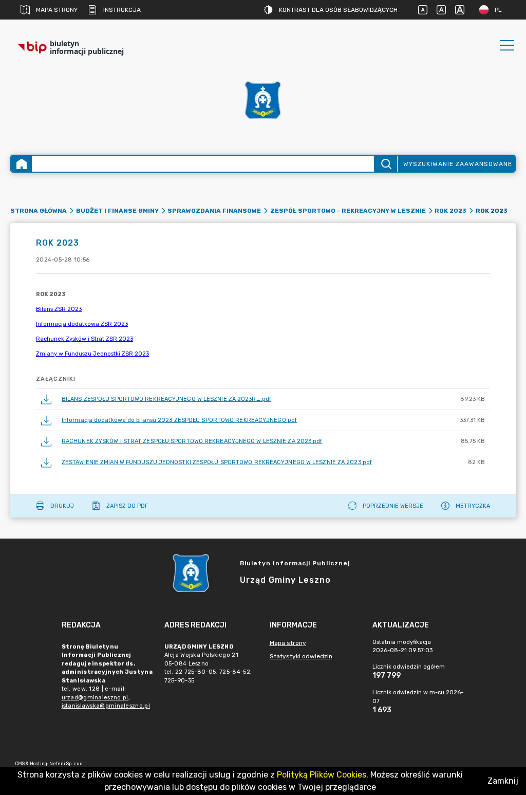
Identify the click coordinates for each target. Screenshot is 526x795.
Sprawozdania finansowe (214, 210)
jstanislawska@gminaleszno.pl (106, 705)
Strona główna (38, 210)
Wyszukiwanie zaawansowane (457, 164)
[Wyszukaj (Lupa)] (385, 164)
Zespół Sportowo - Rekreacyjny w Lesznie (348, 210)
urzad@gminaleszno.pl (95, 697)
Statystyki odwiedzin (301, 656)
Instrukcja (122, 9)
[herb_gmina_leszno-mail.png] (263, 100)
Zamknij (502, 781)
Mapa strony (57, 9)
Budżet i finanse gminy (117, 210)
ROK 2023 (450, 210)
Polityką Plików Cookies (321, 775)
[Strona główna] (21, 164)
